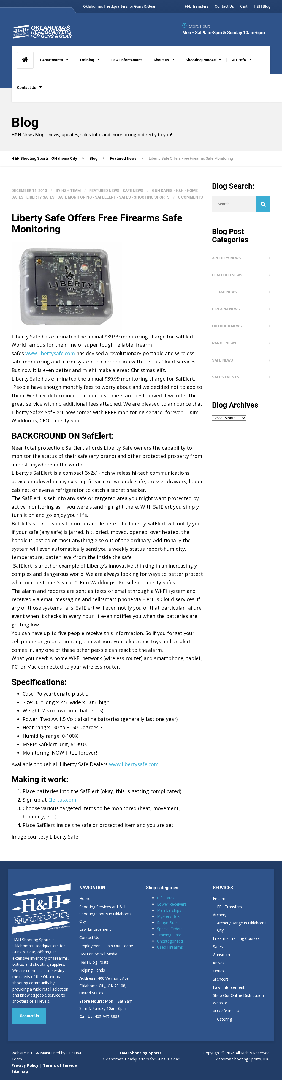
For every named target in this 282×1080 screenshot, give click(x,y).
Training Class (169, 934)
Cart (244, 6)
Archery (219, 914)
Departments (51, 60)
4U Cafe (239, 60)
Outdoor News (227, 326)
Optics (218, 970)
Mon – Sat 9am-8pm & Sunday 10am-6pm (106, 1004)
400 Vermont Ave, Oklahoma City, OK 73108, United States (104, 985)
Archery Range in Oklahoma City (242, 926)
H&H (180, 190)
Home (84, 898)
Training (86, 60)
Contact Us (224, 6)
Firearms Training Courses (236, 938)
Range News (224, 343)
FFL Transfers (196, 6)
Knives (218, 962)
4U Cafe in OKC (226, 1010)
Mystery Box (168, 916)
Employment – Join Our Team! (106, 945)
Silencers (221, 979)
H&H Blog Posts (94, 962)
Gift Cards (166, 897)
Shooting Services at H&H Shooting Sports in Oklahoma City (105, 914)
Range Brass (168, 922)
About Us (161, 60)
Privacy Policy (25, 1065)
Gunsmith (221, 954)
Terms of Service (59, 1065)
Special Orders (170, 928)
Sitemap (20, 1071)
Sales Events (225, 377)
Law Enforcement (126, 60)
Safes (125, 197)
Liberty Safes (40, 197)
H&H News (227, 292)
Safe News (133, 190)
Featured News (104, 190)
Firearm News (226, 309)
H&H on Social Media (98, 953)
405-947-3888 (99, 1016)
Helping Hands (92, 970)
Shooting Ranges (201, 60)
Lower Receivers (171, 904)
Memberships (169, 910)
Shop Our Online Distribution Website (238, 999)
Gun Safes (162, 190)
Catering (224, 1019)
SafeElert (105, 197)
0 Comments (190, 197)
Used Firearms (170, 947)
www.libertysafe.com (50, 353)
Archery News (226, 258)
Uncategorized (170, 941)
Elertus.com (62, 799)
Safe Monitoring (75, 197)
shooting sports (152, 197)
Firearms (221, 898)
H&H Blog (262, 6)
